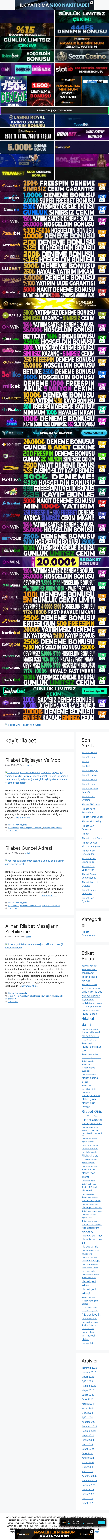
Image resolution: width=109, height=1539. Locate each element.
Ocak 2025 (87, 1399)
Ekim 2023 (87, 1467)
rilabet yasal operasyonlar (90, 1274)
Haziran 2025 (89, 1385)
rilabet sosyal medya (91, 1221)
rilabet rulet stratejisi (89, 1214)
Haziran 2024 (89, 1431)
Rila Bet (86, 766)
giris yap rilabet (92, 991)
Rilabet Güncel (89, 775)
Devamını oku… (24, 817)
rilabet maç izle (88, 1169)
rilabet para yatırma (90, 1197)
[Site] (54, 186)
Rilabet (85, 761)
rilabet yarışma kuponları (90, 1264)
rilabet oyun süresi (88, 1194)
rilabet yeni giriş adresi (90, 1302)
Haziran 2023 (89, 1485)
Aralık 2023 (88, 1458)
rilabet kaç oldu (88, 1163)
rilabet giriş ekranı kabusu (90, 1116)
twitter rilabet (88, 1332)
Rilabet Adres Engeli (92, 817)
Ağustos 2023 (89, 1476)
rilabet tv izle (90, 1246)
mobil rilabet (88, 1003)
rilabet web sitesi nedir (89, 1257)
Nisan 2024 (88, 1440)
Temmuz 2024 (89, 1426)
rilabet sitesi (87, 1218)
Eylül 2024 (87, 1417)
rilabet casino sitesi (90, 1079)
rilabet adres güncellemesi (91, 1010)
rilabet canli (87, 1043)
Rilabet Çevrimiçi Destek (90, 1311)
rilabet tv (87, 1232)
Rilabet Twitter (88, 1254)
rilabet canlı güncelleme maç (91, 1058)
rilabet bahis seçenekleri (90, 1029)
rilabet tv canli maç (92, 1235)
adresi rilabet (89, 966)
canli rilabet (88, 972)
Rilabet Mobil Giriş (91, 821)
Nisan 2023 (88, 1494)
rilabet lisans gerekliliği (90, 1166)
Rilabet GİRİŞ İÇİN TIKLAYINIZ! (54, 110)
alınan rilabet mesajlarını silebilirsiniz (24, 996)
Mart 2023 (87, 1498)
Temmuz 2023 (89, 1480)
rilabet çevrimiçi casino (89, 1319)
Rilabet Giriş (88, 757)
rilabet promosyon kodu (92, 1211)
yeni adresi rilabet (88, 1337)
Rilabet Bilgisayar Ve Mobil (34, 760)
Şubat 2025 (88, 1395)
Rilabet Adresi (89, 752)
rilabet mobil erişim (88, 1181)
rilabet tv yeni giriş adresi (90, 1250)
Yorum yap (13, 830)
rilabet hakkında (89, 1142)
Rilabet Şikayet (90, 770)
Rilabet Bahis (88, 1021)
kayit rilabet (13, 828)
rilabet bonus (90, 1036)
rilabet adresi (89, 1013)
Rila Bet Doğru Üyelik (89, 1089)
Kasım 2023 (88, 1462)
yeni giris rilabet (88, 1343)
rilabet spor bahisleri (92, 1224)
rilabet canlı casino (90, 1054)
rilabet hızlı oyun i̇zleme (90, 1149)
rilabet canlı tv (88, 1061)
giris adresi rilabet (89, 985)
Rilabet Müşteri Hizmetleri (89, 1189)
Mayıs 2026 (88, 1376)
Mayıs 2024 (88, 1435)
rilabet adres (94, 1006)
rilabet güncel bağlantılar (90, 1127)
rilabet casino (87, 1064)
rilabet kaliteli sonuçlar (89, 1152)
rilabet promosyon (92, 1207)
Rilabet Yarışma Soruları (90, 1268)
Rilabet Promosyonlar (17, 825)
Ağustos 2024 (89, 1422)
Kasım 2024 (88, 1408)
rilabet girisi (89, 1099)
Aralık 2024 (88, 1404)
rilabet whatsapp (91, 1260)
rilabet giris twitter (88, 1104)
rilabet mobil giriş (89, 1184)
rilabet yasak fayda (88, 1271)
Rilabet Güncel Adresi (28, 848)
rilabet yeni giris (88, 1297)
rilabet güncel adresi (51, 905)
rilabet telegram (90, 1227)
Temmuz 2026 (89, 1367)
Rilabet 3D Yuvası (91, 804)
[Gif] (54, 303)
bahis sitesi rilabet (89, 970)
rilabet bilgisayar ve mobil (31, 828)
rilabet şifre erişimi (88, 1329)
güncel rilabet (91, 996)
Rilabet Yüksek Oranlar (89, 1307)
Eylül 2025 (87, 1381)
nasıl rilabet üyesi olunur (30, 905)
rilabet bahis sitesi (91, 1032)
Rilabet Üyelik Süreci (93, 838)
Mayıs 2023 (88, 1489)
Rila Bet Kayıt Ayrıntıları (89, 1159)
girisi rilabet (86, 988)
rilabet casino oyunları (88, 1069)
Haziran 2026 (89, 1372)
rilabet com (86, 1085)
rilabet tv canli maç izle (92, 1241)
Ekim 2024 (87, 1413)
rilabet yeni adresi (89, 1291)
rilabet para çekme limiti (90, 1204)
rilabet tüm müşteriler (52, 828)
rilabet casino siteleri (89, 1074)
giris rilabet (97, 988)
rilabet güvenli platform (89, 1138)
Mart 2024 (87, 1444)
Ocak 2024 (87, 1453)
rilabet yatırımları (89, 1278)
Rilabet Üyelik (91, 1314)
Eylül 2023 (87, 1471)
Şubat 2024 (88, 1449)
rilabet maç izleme (88, 1174)
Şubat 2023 (88, 1503)
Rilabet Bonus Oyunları (89, 1040)
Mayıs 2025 (88, 1390)
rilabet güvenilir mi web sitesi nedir (92, 1134)
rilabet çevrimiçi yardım (90, 1322)
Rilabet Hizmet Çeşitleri (90, 1145)
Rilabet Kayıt (90, 1155)
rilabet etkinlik (86, 1092)
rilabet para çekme (91, 1200)
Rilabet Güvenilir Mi (90, 1130)
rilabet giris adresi (91, 1095)
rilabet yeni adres (89, 1283)
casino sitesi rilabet (90, 978)
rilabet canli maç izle (92, 1048)
